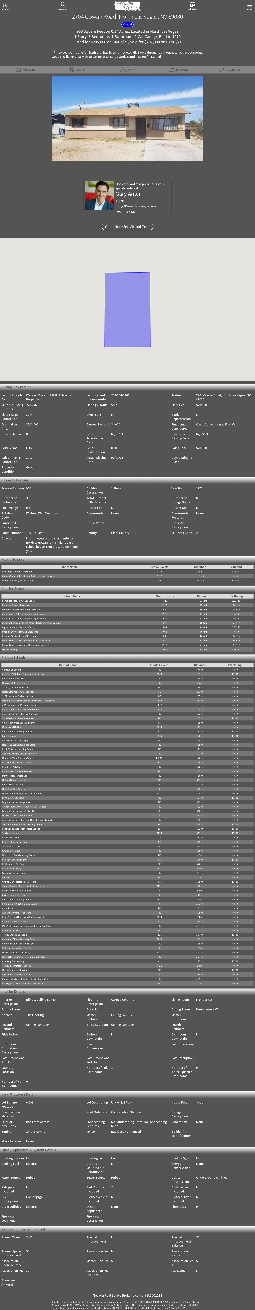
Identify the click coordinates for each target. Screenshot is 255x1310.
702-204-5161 (120, 395)
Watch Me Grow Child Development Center (23, 957)
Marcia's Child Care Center (15, 683)
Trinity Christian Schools (14, 935)
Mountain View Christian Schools (18, 758)
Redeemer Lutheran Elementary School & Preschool (28, 701)
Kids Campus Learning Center (17, 732)
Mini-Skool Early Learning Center (19, 856)
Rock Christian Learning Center (18, 750)
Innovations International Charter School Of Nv (26, 645)
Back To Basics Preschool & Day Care (20, 710)
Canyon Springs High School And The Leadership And (28, 576)
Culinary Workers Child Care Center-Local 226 (25, 979)
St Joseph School (11, 838)
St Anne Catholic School (14, 922)
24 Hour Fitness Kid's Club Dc (16, 948)
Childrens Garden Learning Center (19, 723)
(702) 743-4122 (125, 211)
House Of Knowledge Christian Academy (22, 794)
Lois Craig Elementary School (17, 571)
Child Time (7, 909)
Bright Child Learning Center (16, 803)
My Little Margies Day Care (15, 971)
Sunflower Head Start (13, 798)
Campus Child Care (11, 670)
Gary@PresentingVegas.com (136, 206)
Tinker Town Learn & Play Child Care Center (24, 807)
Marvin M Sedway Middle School (17, 580)
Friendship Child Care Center (16, 891)
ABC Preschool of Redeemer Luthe (19, 705)
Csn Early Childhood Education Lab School (23, 674)
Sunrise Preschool (11, 847)
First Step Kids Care (12, 767)
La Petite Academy (11, 869)
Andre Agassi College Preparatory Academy (24, 614)
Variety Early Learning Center (17, 763)
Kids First (7, 878)
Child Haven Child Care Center (17, 772)
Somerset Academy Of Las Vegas (18, 601)
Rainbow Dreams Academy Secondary (21, 610)
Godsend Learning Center (15, 873)
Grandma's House (11, 851)
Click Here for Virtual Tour (127, 226)
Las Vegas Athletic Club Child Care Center (23, 984)
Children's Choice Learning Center (19, 940)
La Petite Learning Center (15, 860)
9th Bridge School (11, 834)
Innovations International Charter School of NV (26, 641)
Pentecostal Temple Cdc (14, 776)
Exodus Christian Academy (15, 842)
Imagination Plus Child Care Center (20, 904)
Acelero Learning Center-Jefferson (19, 754)
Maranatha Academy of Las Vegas (19, 692)
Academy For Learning (13, 962)
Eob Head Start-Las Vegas (15, 741)
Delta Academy (9, 649)
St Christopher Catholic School (17, 697)
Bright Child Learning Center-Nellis (20, 811)
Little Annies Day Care (13, 864)
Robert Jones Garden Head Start (18, 745)
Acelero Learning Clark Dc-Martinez (20, 714)
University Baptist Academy (16, 953)
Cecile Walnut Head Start (14, 679)
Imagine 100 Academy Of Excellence (20, 632)
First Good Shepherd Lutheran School (21, 829)
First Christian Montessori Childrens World (23, 917)
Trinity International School (16, 966)
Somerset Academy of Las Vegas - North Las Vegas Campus (31, 623)
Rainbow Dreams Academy (15, 605)
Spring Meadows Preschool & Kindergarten (23, 887)
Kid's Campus (9, 736)
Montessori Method (12, 728)
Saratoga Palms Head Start (16, 688)
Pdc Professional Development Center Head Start (27, 926)
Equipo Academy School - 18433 (18, 627)
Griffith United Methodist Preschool (20, 882)
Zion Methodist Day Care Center (18, 719)
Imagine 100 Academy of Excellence (20, 636)
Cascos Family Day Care (13, 895)
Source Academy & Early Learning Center (22, 825)
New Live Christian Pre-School (17, 816)
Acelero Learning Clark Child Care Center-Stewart (27, 820)
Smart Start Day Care (12, 785)
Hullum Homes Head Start (15, 781)
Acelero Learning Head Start (16, 913)
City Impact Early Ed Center (16, 975)
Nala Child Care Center (13, 789)
